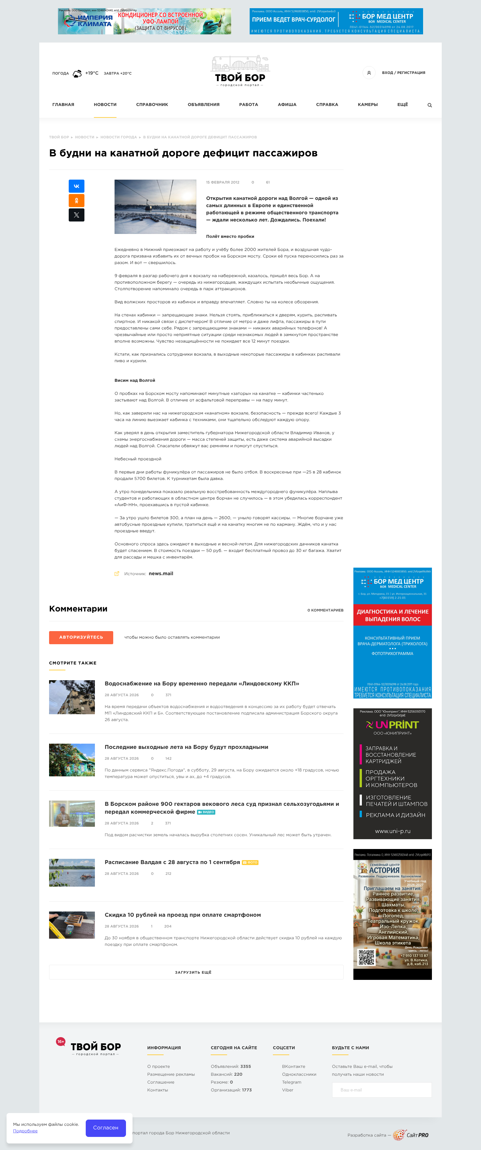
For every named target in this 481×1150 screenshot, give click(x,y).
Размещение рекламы (171, 1075)
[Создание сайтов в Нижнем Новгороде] (411, 1136)
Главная (63, 105)
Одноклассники (299, 1075)
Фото (252, 862)
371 (168, 695)
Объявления (204, 105)
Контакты (157, 1090)
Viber (288, 1090)
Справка (327, 105)
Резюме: (222, 1083)
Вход (387, 73)
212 (168, 874)
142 (169, 758)
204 (167, 926)
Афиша (287, 105)
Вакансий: (226, 1075)
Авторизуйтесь (81, 638)
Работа (248, 105)
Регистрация (411, 73)
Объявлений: (231, 1067)
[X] (76, 214)
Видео (208, 812)
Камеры (368, 105)
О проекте (158, 1067)
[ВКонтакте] (76, 186)
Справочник (152, 105)
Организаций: (231, 1090)
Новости (105, 105)
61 (268, 182)
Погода (60, 73)
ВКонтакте (293, 1067)
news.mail (161, 574)
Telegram (291, 1083)
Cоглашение (160, 1083)
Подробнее (25, 1131)
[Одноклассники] (76, 200)
